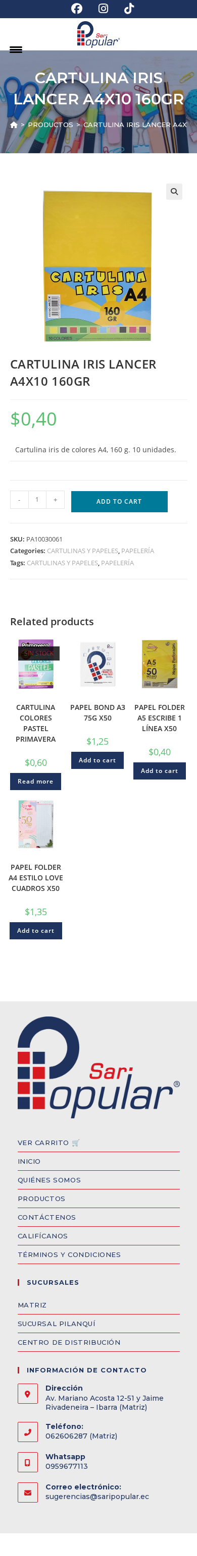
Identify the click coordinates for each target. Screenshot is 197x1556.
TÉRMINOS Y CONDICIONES (69, 1254)
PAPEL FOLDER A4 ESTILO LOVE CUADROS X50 (36, 877)
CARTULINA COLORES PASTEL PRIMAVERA (36, 723)
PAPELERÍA (137, 550)
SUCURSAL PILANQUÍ (56, 1324)
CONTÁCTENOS (47, 1217)
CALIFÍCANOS (43, 1236)
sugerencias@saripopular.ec (97, 1496)
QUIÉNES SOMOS (49, 1180)
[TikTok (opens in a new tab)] (125, 8)
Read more (36, 781)
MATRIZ (32, 1305)
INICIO (29, 1161)
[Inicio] (14, 125)
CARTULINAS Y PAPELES (82, 550)
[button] (174, 192)
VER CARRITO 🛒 (49, 1143)
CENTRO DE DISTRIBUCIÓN (69, 1342)
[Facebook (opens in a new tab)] (76, 8)
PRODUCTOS (42, 1198)
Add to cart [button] (97, 760)
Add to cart (119, 501)
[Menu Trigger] (16, 49)
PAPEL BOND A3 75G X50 (97, 712)
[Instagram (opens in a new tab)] (103, 8)
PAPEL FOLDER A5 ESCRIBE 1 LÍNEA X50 (159, 717)
